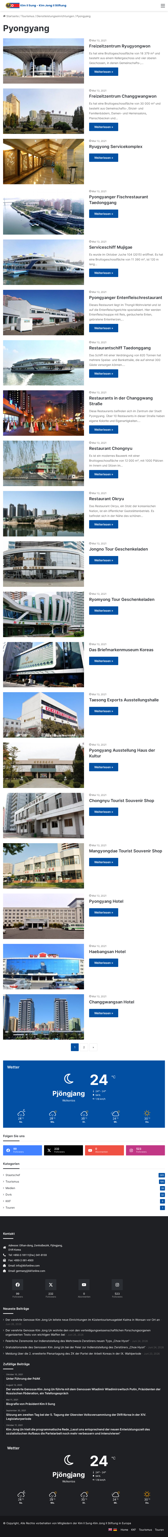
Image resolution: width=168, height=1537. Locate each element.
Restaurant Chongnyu (110, 448)
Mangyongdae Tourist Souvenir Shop (125, 850)
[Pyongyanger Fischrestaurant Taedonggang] (43, 212)
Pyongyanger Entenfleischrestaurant (125, 297)
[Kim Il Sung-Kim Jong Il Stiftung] (36, 5)
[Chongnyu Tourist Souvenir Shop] (43, 815)
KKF (8, 1201)
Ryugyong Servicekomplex (115, 146)
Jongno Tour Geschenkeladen (118, 549)
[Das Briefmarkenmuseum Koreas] (43, 664)
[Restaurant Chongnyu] (43, 463)
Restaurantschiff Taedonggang (120, 347)
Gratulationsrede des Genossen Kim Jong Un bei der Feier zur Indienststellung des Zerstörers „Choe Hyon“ (75, 1347)
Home (124, 1529)
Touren (10, 1207)
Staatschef (13, 1175)
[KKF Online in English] (110, 1529)
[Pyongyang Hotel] (43, 916)
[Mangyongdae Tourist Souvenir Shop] (43, 866)
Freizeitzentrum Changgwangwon (123, 96)
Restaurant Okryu (106, 498)
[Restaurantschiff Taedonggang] (43, 363)
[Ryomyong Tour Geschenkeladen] (43, 614)
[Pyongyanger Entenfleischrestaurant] (43, 312)
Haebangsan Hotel (107, 951)
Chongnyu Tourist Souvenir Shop (121, 800)
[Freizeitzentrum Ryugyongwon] (43, 61)
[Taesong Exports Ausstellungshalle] (43, 715)
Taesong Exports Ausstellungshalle (124, 699)
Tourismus (27, 16)
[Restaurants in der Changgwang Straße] (43, 413)
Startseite (12, 16)
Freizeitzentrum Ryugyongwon (119, 46)
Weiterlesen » (103, 71)
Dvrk (9, 1194)
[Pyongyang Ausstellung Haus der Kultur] (43, 765)
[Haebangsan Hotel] (43, 966)
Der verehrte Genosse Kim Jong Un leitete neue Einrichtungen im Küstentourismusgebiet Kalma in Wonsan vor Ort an (83, 1319)
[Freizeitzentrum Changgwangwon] (43, 111)
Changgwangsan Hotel (111, 1002)
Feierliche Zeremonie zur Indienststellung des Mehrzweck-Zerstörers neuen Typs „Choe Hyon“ (67, 1341)
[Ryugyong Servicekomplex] (43, 161)
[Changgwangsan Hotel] (43, 1017)
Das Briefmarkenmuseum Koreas (121, 649)
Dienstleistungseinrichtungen (55, 16)
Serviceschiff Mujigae (110, 247)
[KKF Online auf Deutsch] (115, 1529)
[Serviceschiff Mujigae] (43, 262)
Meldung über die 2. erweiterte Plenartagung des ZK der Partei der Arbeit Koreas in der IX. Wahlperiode (73, 1353)
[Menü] (163, 7)
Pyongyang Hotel (106, 901)
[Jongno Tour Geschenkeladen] (43, 564)
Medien (10, 1188)
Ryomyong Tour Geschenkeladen (121, 599)
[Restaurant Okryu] (43, 513)
